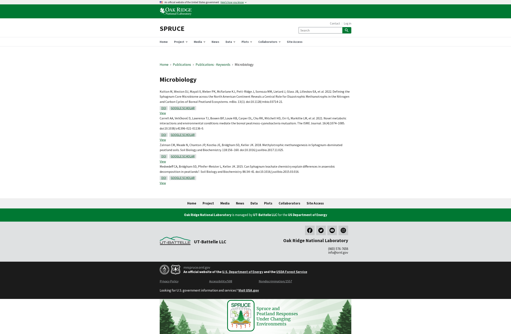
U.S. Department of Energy (242, 272)
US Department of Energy (307, 215)
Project (208, 203)
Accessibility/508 (220, 281)
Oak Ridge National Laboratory (208, 215)
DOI (163, 108)
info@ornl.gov (338, 252)
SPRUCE (172, 28)
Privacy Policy (169, 281)
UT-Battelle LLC (265, 215)
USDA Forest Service (291, 272)
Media (225, 203)
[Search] (346, 30)
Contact (335, 23)
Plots (268, 203)
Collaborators (289, 203)
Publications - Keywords (213, 64)
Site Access (315, 203)
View (163, 113)
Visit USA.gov (248, 290)
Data (254, 203)
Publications (182, 64)
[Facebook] (310, 230)
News (240, 203)
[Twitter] (321, 230)
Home (164, 64)
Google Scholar (183, 108)
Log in (347, 23)
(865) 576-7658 (338, 249)
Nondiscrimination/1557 (275, 281)
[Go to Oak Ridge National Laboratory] (176, 16)
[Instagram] (343, 230)
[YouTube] (332, 230)
